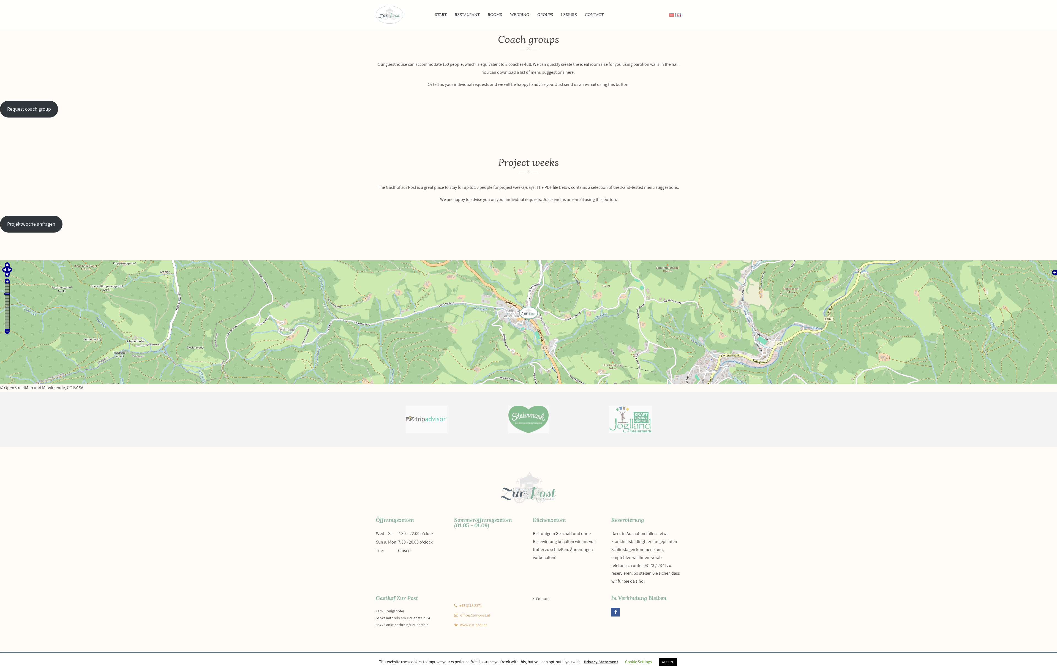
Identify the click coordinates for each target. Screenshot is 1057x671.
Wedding (519, 14)
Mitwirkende (53, 388)
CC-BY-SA (75, 388)
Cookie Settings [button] (638, 661)
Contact (594, 14)
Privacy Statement (601, 661)
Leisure (569, 14)
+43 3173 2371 (470, 605)
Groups (545, 14)
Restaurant (467, 14)
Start (441, 14)
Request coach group (29, 109)
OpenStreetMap (18, 388)
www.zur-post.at (473, 624)
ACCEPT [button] (668, 662)
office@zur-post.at (475, 615)
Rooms (495, 14)
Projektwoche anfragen (31, 224)
